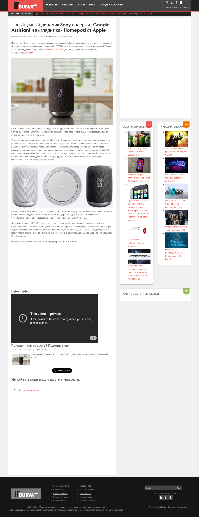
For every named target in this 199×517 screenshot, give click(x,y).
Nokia (73, 13)
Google (81, 13)
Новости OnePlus (87, 501)
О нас (151, 507)
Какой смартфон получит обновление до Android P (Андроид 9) (139, 177)
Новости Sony (59, 501)
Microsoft (105, 13)
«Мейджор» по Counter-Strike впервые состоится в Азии (176, 203)
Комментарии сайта (28, 390)
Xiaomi (89, 13)
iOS (67, 13)
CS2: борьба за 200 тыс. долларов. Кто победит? (174, 177)
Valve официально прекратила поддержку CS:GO (176, 151)
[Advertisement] (62, 267)
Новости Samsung (61, 486)
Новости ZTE (85, 493)
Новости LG (58, 490)
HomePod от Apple (55, 49)
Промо (164, 507)
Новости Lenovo (60, 493)
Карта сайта (181, 507)
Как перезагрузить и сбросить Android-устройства (137, 151)
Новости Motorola (87, 490)
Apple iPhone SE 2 (145, 13)
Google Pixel (130, 13)
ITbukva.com (27, 53)
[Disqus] (62, 433)
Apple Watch (117, 13)
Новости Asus (86, 497)
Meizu (96, 13)
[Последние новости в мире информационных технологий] (25, 5)
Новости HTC (85, 486)
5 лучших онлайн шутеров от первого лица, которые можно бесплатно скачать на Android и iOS (138, 272)
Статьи (157, 507)
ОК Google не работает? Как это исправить (136, 243)
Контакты (172, 507)
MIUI (52, 13)
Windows (60, 13)
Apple (37, 13)
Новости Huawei (60, 497)
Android (45, 13)
